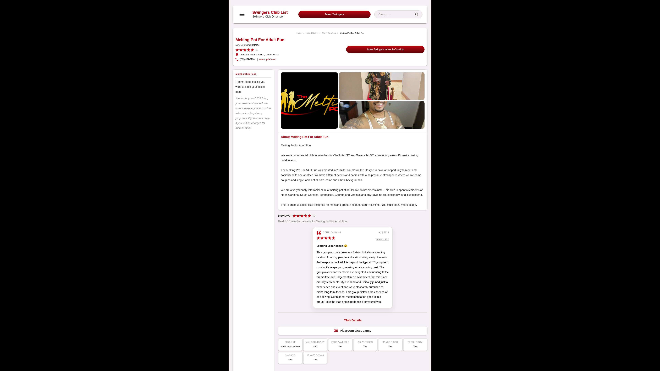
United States (312, 33)
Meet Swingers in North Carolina (385, 49)
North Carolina (329, 33)
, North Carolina (256, 54)
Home (299, 33)
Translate (382, 239)
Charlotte (244, 54)
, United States (271, 54)
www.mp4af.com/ (267, 59)
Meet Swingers (334, 14)
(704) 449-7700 (247, 59)
